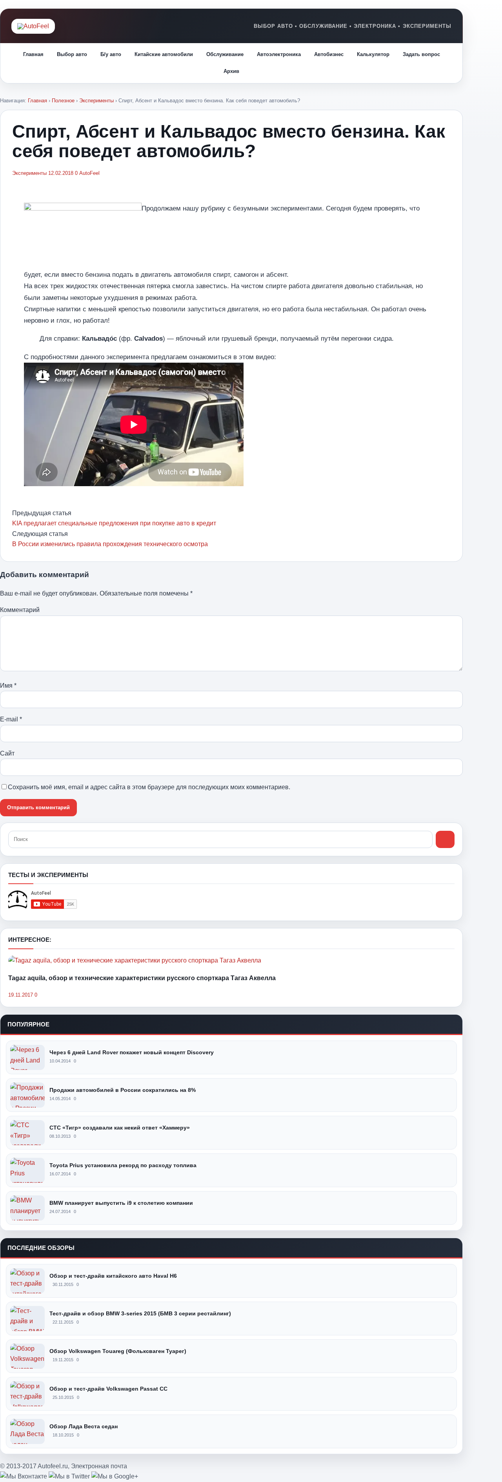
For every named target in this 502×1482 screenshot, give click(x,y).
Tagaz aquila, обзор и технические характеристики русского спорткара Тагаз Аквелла (142, 978)
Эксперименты (96, 101)
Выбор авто (72, 54)
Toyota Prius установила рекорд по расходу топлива (122, 1165)
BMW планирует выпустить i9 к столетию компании (121, 1203)
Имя (8, 685)
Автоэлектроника (279, 54)
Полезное (63, 101)
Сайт (7, 753)
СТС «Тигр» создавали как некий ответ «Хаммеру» (119, 1127)
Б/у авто (110, 54)
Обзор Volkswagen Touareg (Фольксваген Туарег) (117, 1351)
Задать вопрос (421, 54)
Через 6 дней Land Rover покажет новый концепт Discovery (131, 1052)
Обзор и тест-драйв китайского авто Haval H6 (113, 1276)
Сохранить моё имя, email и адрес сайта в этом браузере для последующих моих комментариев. (149, 787)
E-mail (11, 719)
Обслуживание (225, 54)
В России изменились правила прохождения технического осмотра (110, 544)
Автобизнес (329, 54)
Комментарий (20, 610)
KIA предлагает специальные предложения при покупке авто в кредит (114, 523)
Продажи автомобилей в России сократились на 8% (122, 1090)
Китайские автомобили (164, 54)
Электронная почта (99, 1466)
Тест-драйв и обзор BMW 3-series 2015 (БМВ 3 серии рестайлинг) (140, 1313)
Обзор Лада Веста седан (83, 1426)
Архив (231, 71)
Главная (33, 54)
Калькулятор (373, 54)
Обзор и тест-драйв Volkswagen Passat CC (108, 1389)
